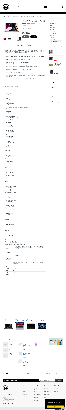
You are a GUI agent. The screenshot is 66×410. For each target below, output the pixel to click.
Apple (23, 18)
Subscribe (59, 380)
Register (58, 0)
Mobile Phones (53, 23)
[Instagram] (8, 403)
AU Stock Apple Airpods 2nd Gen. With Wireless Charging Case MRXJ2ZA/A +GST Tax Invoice (27, 344)
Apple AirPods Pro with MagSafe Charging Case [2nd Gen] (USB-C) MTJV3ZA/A (27, 353)
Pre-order (33, 36)
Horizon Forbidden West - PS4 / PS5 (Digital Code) (58, 51)
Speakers (52, 37)
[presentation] (46, 316)
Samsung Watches (53, 31)
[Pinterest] (10, 403)
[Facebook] (3, 403)
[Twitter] (5, 403)
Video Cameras (53, 33)
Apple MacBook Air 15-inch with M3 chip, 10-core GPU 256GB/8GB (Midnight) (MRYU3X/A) (42, 320)
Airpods (51, 25)
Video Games (52, 39)
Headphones (52, 29)
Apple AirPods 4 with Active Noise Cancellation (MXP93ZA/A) (27, 361)
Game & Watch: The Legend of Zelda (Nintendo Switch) (57, 64)
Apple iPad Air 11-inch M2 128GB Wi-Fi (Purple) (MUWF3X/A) (43, 343)
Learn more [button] (49, 403)
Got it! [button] (55, 406)
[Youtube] (12, 403)
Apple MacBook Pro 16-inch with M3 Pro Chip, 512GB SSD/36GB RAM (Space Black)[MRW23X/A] (30, 320)
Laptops (9, 16)
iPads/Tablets (52, 27)
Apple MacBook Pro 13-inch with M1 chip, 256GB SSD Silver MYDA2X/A (19, 320)
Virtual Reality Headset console (55, 41)
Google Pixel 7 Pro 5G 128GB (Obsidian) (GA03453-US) (58, 71)
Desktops (52, 35)
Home (4, 16)
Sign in (62, 0)
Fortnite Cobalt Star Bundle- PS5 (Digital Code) (57, 58)
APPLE (5, 319)
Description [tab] (20, 45)
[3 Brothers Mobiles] (6, 6)
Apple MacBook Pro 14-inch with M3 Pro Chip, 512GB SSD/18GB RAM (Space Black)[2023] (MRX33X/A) (8, 320)
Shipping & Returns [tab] (29, 45)
